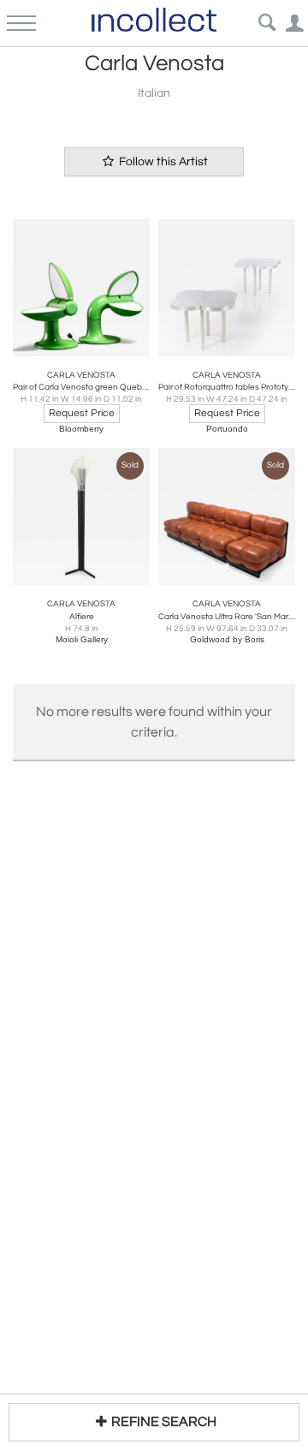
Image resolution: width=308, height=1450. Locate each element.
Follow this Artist (162, 162)
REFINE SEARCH (163, 1422)
